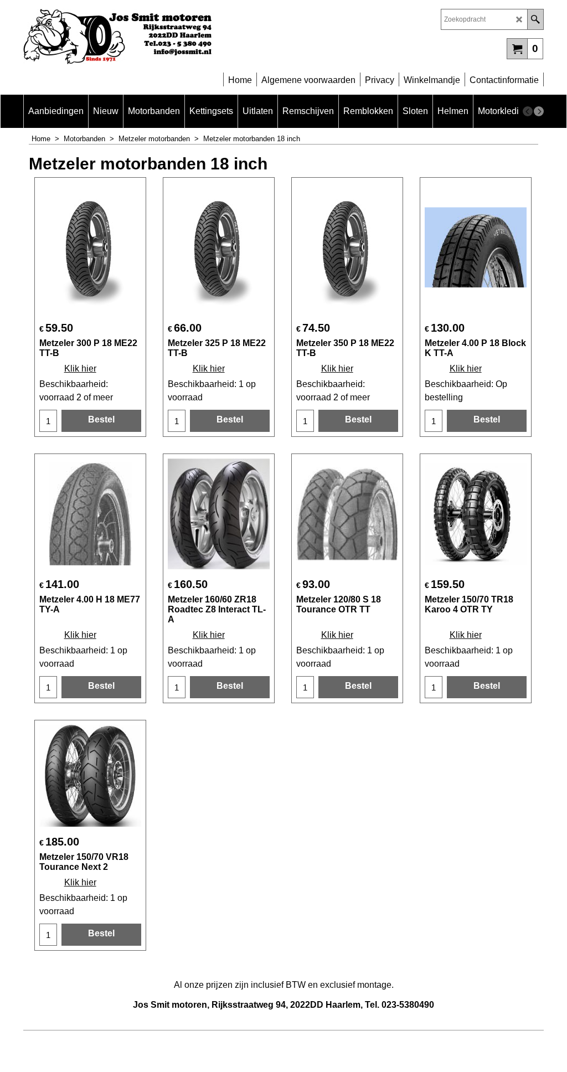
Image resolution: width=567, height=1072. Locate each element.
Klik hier (80, 368)
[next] (539, 111)
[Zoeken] (535, 19)
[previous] (528, 111)
